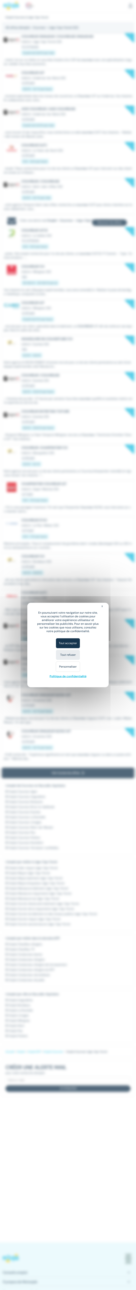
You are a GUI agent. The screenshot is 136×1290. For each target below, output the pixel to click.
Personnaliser (68, 666)
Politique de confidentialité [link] (68, 676)
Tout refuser (68, 655)
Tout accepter (68, 643)
